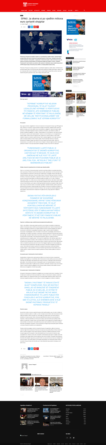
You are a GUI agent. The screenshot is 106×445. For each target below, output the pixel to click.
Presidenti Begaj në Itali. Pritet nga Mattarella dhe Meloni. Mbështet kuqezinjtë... (33, 410)
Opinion (49, 10)
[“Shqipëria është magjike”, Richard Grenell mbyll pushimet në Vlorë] (81, 96)
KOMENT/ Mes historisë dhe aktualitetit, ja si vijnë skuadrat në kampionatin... (33, 422)
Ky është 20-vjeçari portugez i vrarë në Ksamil (69, 114)
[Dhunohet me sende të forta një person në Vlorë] (69, 63)
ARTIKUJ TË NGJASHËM (25, 374)
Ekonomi (59, 10)
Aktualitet (37, 10)
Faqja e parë (24, 10)
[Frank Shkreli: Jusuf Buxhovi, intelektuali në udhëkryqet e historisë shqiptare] (23, 416)
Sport (76, 10)
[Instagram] (70, 438)
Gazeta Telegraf (25, 24)
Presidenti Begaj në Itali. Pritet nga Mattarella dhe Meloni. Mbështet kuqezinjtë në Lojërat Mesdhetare (26, 388)
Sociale (64, 10)
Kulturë (70, 10)
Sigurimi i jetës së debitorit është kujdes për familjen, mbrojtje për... (55, 417)
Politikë (31, 10)
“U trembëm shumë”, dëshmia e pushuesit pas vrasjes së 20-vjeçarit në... (79, 74)
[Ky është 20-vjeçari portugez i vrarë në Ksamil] (70, 109)
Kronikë (43, 10)
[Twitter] (74, 438)
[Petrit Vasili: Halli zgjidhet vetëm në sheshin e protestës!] (46, 424)
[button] (84, 10)
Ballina (21, 13)
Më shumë (75, 86)
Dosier (53, 10)
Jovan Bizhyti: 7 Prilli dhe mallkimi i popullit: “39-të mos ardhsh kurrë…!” (53, 357)
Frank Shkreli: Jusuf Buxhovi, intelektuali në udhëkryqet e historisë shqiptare (33, 416)
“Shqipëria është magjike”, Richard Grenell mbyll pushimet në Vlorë (81, 101)
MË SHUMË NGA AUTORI (36, 374)
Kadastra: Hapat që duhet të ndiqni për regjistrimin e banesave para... (78, 68)
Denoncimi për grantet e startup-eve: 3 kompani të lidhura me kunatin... (78, 81)
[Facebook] (67, 438)
